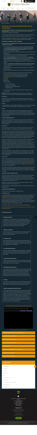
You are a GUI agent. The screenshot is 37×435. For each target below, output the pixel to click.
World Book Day (6, 386)
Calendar (5, 368)
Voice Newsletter (7, 377)
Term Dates (5, 373)
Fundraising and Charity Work (9, 382)
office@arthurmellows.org (16, 38)
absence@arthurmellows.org (9, 76)
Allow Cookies (22, 310)
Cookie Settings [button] (19, 405)
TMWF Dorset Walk (7, 384)
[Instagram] (18, 1)
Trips (4, 375)
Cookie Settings (29, 310)
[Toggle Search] (21, 1)
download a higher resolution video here (20, 329)
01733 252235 (18, 413)
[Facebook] (16, 1)
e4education (20, 403)
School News (6, 366)
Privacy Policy (18, 404)
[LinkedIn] (19, 1)
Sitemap (18, 399)
